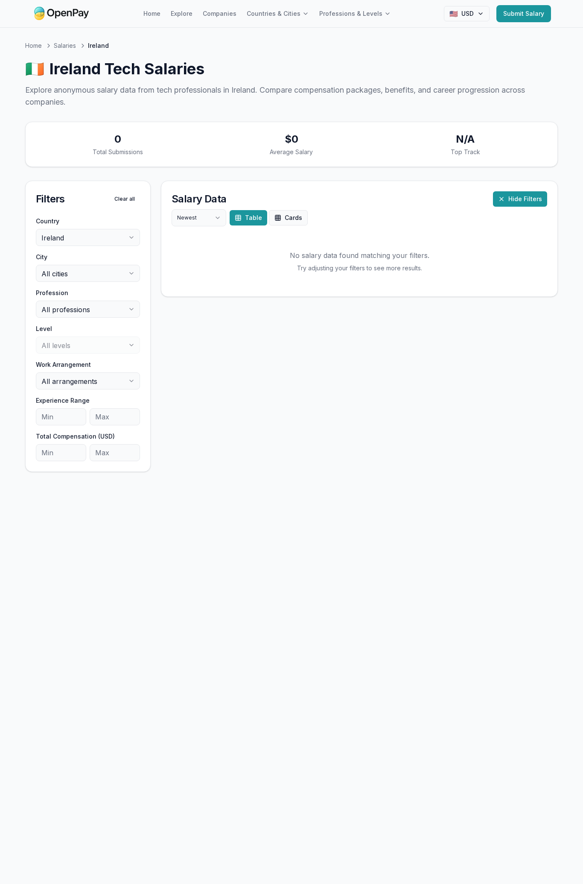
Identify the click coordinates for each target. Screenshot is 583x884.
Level (44, 328)
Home (151, 13)
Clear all (124, 199)
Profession (52, 292)
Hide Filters (525, 198)
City (41, 257)
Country (47, 221)
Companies (219, 13)
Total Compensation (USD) (75, 436)
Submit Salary (523, 13)
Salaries (65, 45)
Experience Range (63, 400)
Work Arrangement (63, 364)
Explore (181, 13)
